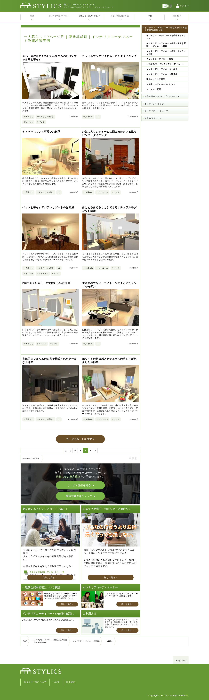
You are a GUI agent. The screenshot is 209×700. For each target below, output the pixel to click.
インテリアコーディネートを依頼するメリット (166, 37)
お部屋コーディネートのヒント (160, 84)
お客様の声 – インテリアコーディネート (165, 64)
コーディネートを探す (79, 439)
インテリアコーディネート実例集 (161, 74)
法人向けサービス (153, 118)
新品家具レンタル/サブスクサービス (162, 96)
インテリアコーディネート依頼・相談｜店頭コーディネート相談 (166, 44)
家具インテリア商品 (155, 79)
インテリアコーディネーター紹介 (161, 69)
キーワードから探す (31, 458)
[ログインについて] (178, 6)
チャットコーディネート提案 (159, 59)
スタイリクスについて (35, 682)
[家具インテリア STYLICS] (40, 5)
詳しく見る (49, 577)
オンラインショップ (154, 104)
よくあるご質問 (153, 89)
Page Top (181, 660)
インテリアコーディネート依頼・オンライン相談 (166, 52)
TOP (25, 641)
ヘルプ (56, 682)
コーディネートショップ (156, 111)
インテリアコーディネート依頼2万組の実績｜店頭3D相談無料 (166, 28)
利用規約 (70, 682)
